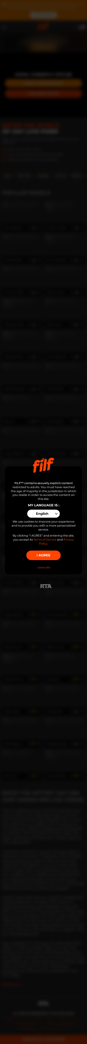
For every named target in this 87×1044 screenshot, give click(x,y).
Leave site (43, 567)
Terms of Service (44, 539)
